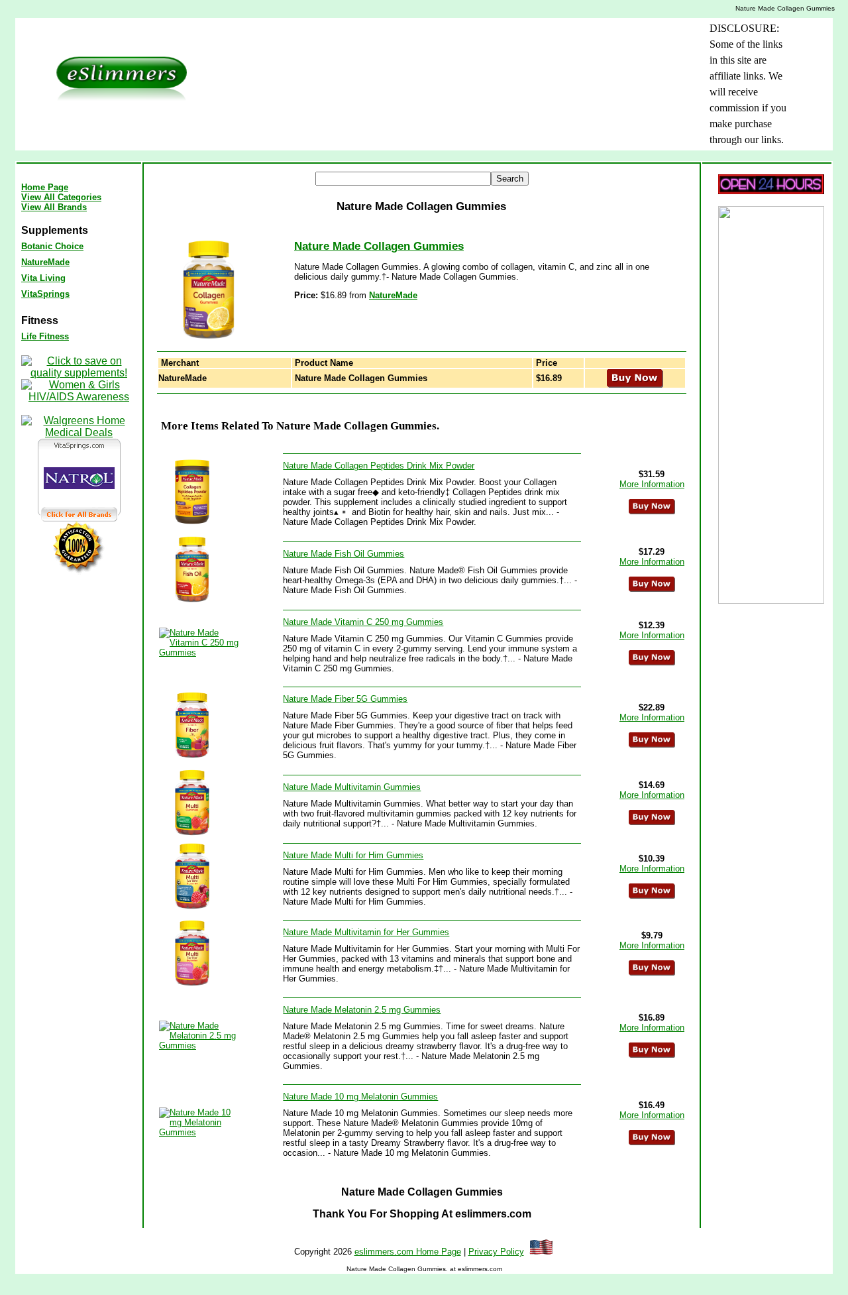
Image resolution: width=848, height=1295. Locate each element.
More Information (651, 484)
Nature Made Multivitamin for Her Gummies (366, 932)
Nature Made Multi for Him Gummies (353, 855)
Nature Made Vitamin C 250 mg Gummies (363, 622)
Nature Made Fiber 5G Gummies (345, 699)
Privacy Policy (496, 1252)
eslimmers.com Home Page (407, 1252)
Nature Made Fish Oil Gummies (343, 554)
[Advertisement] (428, 50)
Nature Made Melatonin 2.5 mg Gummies (362, 1010)
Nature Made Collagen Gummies (379, 246)
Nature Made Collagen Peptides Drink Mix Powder (378, 466)
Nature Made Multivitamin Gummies (352, 787)
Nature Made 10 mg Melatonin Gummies (360, 1096)
